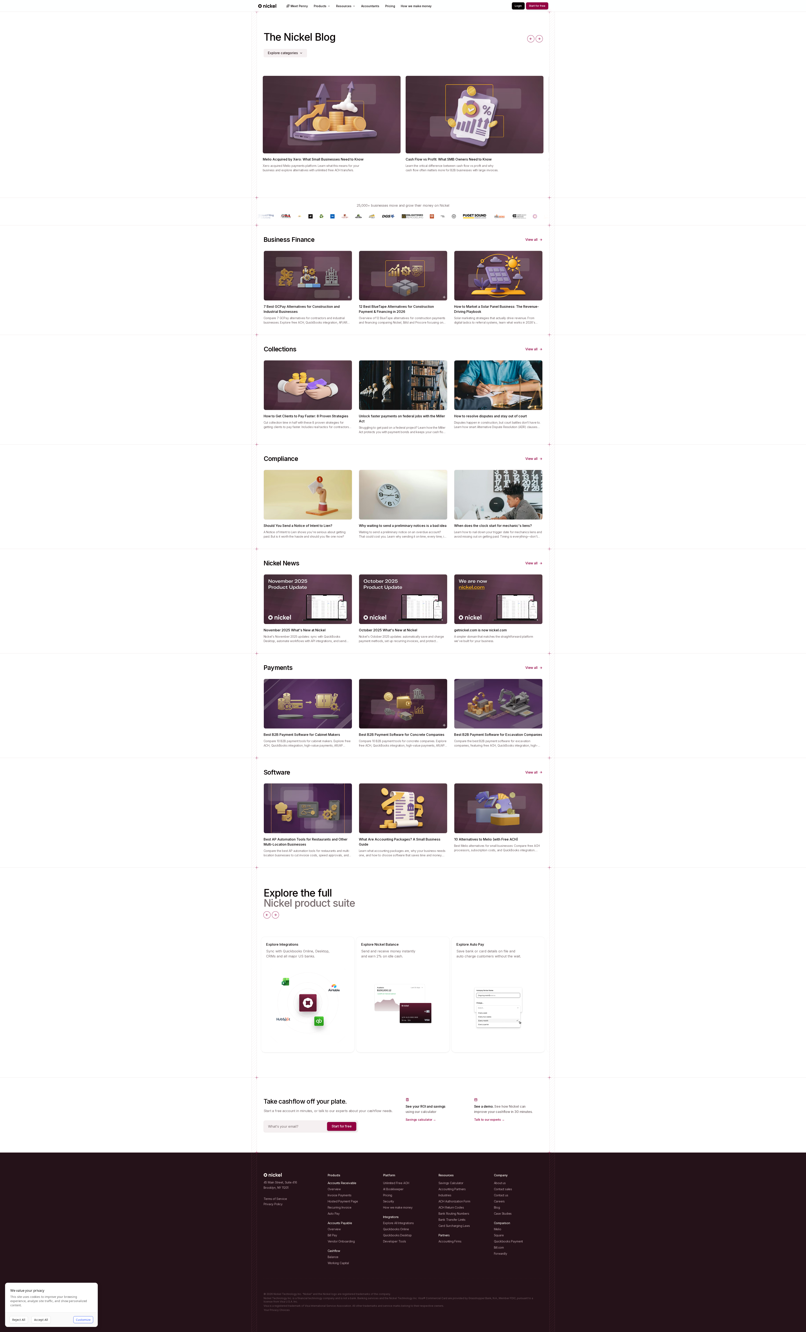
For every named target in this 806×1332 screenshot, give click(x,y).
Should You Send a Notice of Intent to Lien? (298, 525)
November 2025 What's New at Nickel (295, 630)
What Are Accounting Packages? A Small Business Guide (399, 841)
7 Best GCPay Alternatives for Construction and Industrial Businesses (302, 309)
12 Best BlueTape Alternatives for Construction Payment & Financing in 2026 (396, 309)
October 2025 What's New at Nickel (388, 630)
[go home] (273, 1175)
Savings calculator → (421, 1119)
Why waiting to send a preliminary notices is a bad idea (403, 525)
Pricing (390, 6)
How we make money (416, 6)
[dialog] (51, 1305)
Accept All (41, 1320)
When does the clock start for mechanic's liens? (493, 525)
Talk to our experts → (489, 1119)
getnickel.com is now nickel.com (480, 630)
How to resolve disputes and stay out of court (490, 416)
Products (320, 6)
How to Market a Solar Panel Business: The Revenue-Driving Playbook (496, 309)
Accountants (370, 6)
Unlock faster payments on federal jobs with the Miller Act (402, 418)
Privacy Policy (273, 1204)
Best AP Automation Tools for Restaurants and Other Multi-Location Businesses (305, 841)
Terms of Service (275, 1199)
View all (531, 239)
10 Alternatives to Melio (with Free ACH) (486, 839)
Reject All (18, 1320)
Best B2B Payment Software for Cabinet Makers (302, 734)
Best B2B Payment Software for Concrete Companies (401, 734)
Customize (83, 1320)
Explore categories (283, 53)
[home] (267, 6)
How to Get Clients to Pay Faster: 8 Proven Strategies (306, 416)
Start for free (342, 1126)
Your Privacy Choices (277, 1310)
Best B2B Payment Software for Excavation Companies (498, 734)
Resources (343, 6)
